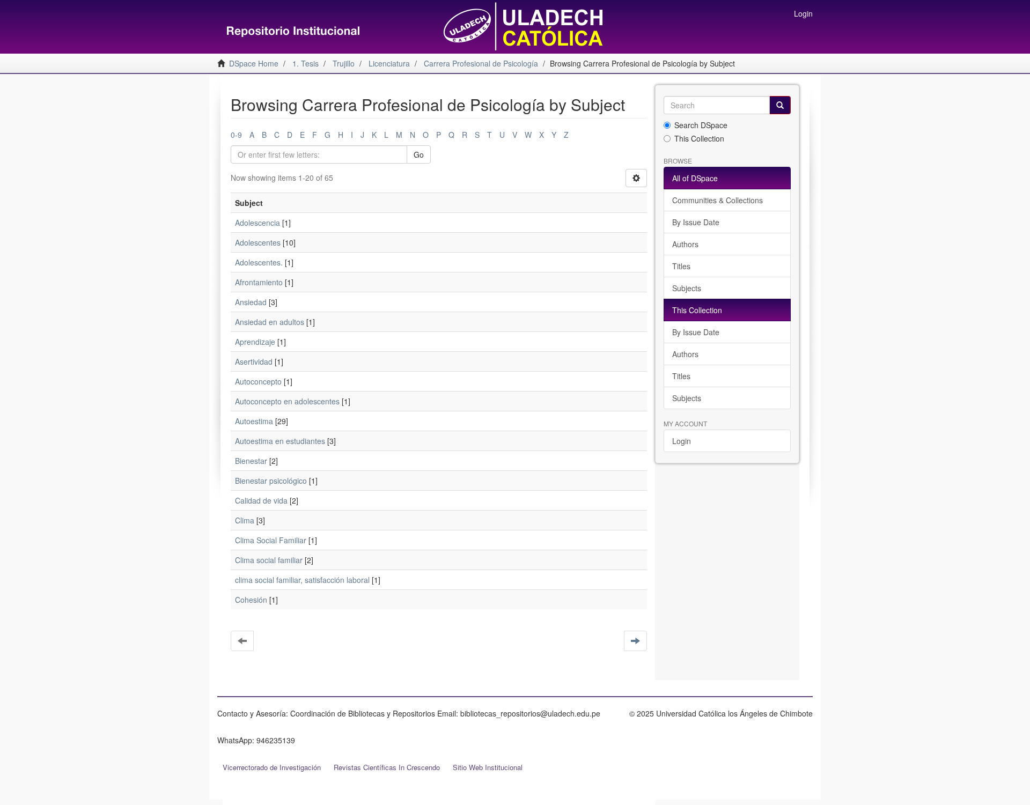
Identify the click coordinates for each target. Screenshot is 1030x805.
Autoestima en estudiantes (280, 440)
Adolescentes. (259, 262)
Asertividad (254, 361)
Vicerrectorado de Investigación (272, 767)
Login (681, 440)
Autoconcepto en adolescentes (287, 401)
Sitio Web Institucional (488, 767)
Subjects (686, 288)
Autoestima (254, 421)
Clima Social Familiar (270, 540)
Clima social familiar (269, 560)
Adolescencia (257, 222)
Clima (244, 520)
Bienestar (251, 460)
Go (419, 154)
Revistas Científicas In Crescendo (387, 767)
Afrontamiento (259, 282)
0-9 (236, 134)
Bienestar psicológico (271, 480)
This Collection (699, 138)
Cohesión (251, 599)
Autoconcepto (258, 381)
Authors (685, 244)
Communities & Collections (717, 200)
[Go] (780, 105)
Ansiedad (251, 302)
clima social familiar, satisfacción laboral (302, 579)
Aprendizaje (255, 341)
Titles (681, 266)
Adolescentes (258, 242)
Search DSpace (700, 125)
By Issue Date (695, 222)
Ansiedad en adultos (269, 321)
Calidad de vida (261, 500)
